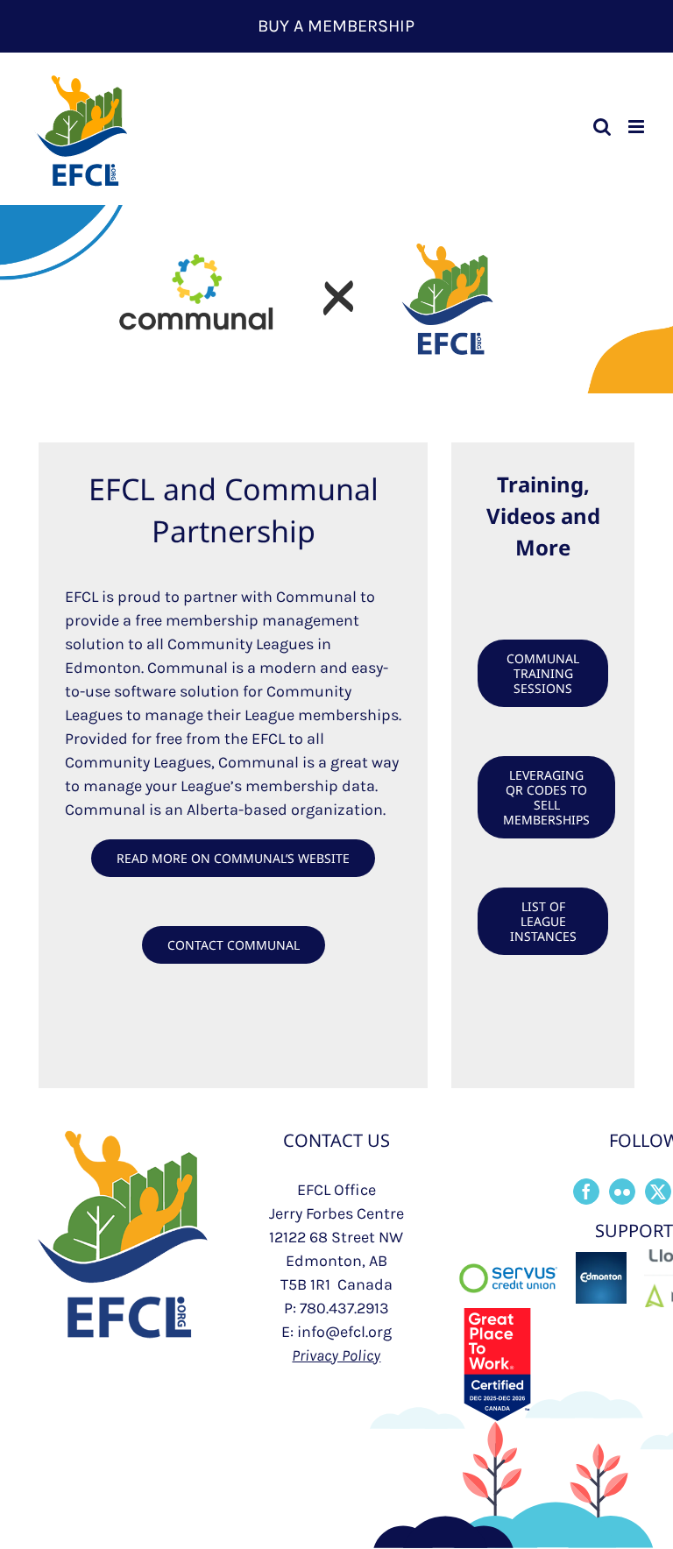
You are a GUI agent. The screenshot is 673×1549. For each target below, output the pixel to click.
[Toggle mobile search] (602, 126)
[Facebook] (586, 1191)
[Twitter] (658, 1191)
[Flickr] (622, 1191)
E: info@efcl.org (336, 1331)
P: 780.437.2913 (336, 1308)
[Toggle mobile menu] (637, 126)
